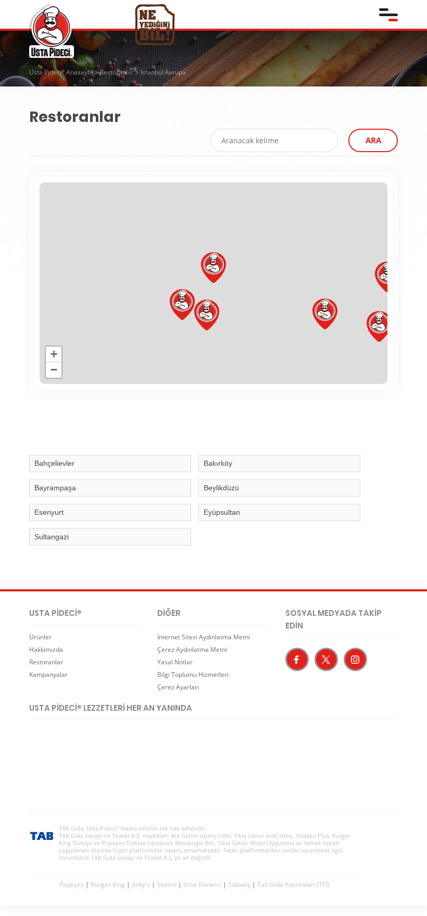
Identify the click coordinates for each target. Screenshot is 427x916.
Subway (239, 884)
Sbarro (167, 884)
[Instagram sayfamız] (355, 659)
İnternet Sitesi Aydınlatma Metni (203, 637)
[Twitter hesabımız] (326, 659)
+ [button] (54, 354)
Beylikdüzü (221, 488)
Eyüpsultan (222, 512)
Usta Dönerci (202, 884)
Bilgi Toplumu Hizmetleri (193, 674)
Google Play (143, 738)
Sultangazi (51, 537)
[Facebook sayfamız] (297, 659)
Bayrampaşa (55, 488)
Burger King (108, 884)
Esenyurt (49, 512)
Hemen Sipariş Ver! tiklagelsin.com (69, 774)
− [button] (54, 369)
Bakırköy (218, 463)
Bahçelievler (54, 463)
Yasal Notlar (175, 662)
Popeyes (71, 884)
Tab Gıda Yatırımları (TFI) (293, 884)
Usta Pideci (51, 31)
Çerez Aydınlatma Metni (192, 649)
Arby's (141, 884)
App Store (65, 738)
